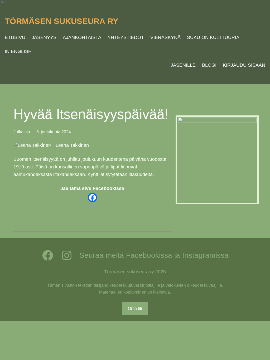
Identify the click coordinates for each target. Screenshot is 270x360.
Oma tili (135, 308)
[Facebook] (92, 197)
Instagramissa (205, 255)
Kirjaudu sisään (244, 65)
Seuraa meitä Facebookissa (125, 255)
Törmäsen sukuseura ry (61, 21)
